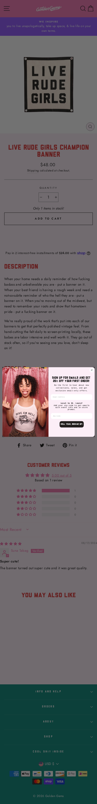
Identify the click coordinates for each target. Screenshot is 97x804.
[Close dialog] (92, 370)
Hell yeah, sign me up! (72, 424)
